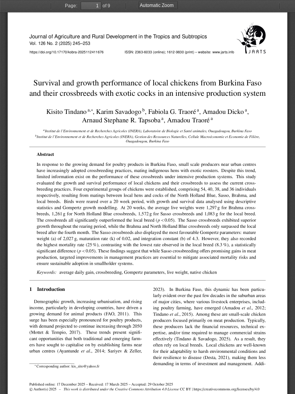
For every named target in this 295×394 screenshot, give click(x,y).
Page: (71, 5)
